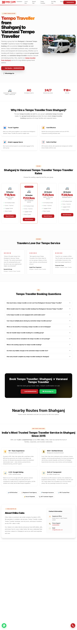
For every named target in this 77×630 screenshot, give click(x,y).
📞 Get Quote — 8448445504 (13, 68)
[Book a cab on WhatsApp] (4, 626)
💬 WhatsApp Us (8, 73)
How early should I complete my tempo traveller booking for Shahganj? (38, 356)
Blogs (61, 1)
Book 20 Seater (48, 216)
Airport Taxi (34, 2)
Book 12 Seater (10, 216)
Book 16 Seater (29, 219)
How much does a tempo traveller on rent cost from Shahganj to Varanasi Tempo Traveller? (38, 303)
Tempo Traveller (42, 2)
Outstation (19, 1)
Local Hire (26, 2)
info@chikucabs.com (57, 529)
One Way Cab (53, 2)
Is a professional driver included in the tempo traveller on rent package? (38, 338)
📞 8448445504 (69, 2)
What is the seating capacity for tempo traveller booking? (38, 344)
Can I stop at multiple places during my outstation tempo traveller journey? (38, 321)
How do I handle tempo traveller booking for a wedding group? (38, 332)
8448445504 (55, 525)
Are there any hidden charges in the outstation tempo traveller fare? (38, 350)
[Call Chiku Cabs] (73, 626)
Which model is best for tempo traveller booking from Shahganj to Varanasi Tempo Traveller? (38, 309)
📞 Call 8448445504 (29, 391)
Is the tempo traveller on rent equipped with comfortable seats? (38, 315)
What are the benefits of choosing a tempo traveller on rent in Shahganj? (38, 326)
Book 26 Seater (67, 214)
